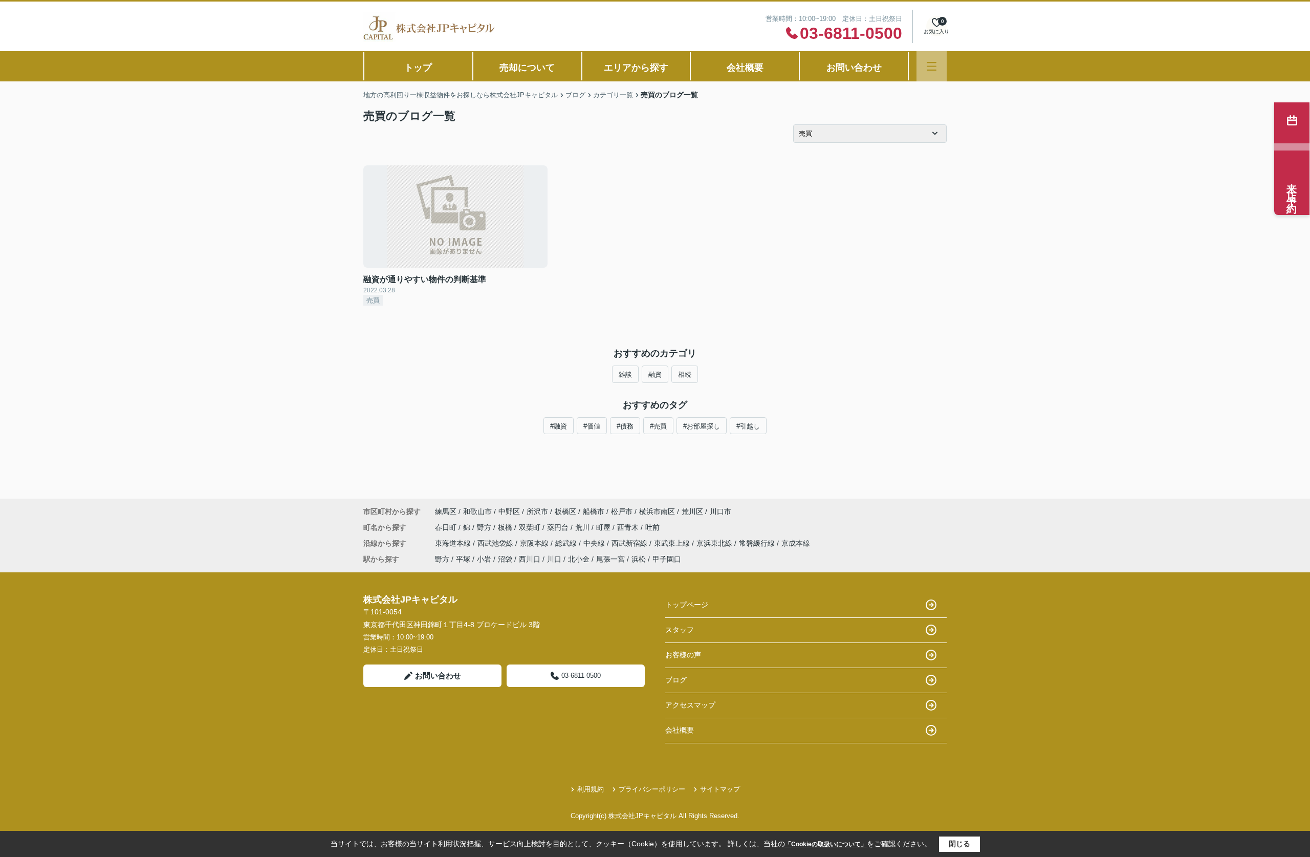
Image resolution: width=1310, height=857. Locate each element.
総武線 (567, 543)
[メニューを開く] (932, 66)
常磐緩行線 (758, 543)
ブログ (676, 680)
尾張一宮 (610, 559)
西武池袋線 (496, 543)
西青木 (629, 527)
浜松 (638, 559)
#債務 (625, 426)
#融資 (558, 426)
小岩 (484, 559)
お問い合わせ (854, 67)
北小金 (579, 559)
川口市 (720, 511)
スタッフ (679, 630)
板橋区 (565, 511)
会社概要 (745, 67)
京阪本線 (535, 543)
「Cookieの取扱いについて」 (826, 844)
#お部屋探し (701, 426)
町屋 (604, 527)
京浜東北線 (715, 543)
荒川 (583, 527)
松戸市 (621, 511)
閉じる (959, 844)
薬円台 (559, 527)
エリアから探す (636, 67)
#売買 (658, 426)
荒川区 (692, 511)
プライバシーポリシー (652, 789)
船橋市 (593, 511)
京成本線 (795, 543)
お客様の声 (683, 655)
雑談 (625, 374)
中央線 (595, 543)
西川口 (529, 559)
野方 (485, 527)
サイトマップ (720, 789)
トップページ (686, 605)
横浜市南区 (657, 511)
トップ (418, 67)
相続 (684, 374)
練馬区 (445, 511)
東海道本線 (454, 543)
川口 (554, 559)
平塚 (463, 559)
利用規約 (590, 789)
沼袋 (505, 559)
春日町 (446, 527)
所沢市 (537, 511)
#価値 (591, 426)
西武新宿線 (630, 543)
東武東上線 (673, 543)
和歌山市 (477, 511)
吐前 (652, 527)
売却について (527, 67)
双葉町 (530, 527)
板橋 (506, 527)
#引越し (748, 426)
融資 (655, 374)
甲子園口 (666, 559)
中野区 (509, 511)
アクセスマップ (690, 705)
